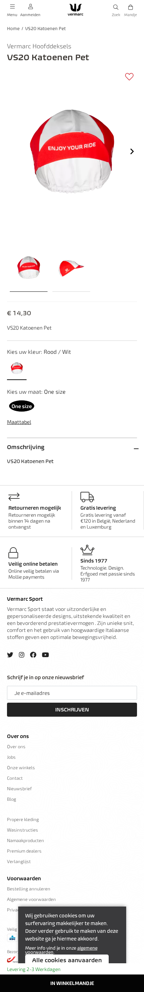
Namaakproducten (25, 840)
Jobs (11, 757)
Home (13, 28)
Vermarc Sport (25, 599)
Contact (15, 778)
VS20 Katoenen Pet (45, 28)
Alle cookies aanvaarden (67, 960)
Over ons (18, 736)
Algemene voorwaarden (31, 899)
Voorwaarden (24, 878)
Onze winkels (21, 767)
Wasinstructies (22, 830)
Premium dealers (24, 851)
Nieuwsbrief (19, 788)
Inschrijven (72, 710)
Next (132, 151)
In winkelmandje (72, 983)
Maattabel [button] (19, 422)
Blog (11, 799)
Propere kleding (23, 819)
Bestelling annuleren (28, 888)
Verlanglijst (19, 861)
